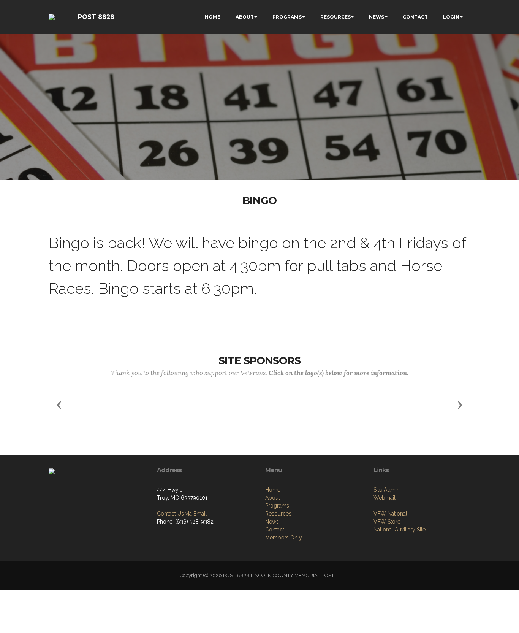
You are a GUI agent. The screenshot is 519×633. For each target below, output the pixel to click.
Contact (274, 530)
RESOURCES (335, 17)
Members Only (283, 538)
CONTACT (415, 17)
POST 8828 (96, 17)
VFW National (390, 514)
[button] (59, 404)
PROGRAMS (287, 17)
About (272, 498)
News (272, 522)
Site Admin (386, 490)
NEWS (376, 17)
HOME (212, 17)
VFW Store (386, 522)
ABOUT (245, 17)
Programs (277, 506)
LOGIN (451, 17)
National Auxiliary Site (399, 530)
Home (272, 490)
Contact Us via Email (182, 514)
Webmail (384, 498)
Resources (278, 514)
